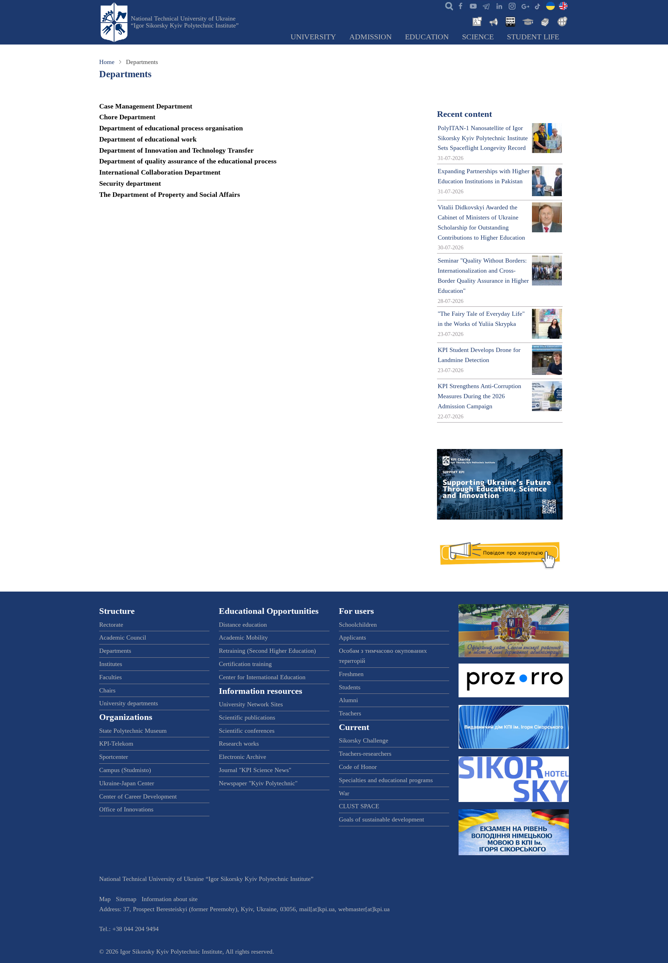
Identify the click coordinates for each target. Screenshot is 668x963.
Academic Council (122, 637)
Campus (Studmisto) (125, 770)
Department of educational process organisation (171, 128)
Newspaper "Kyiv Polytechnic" (258, 783)
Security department (130, 183)
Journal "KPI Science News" (255, 770)
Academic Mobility (243, 637)
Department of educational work (148, 139)
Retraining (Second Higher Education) (267, 650)
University (313, 37)
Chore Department (127, 117)
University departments (128, 703)
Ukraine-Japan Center (126, 783)
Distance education (243, 624)
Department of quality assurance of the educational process (188, 161)
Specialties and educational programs (386, 780)
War (344, 793)
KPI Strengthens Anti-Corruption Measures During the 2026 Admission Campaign (479, 396)
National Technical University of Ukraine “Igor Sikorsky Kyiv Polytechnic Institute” (185, 22)
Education (427, 37)
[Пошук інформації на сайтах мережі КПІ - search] (447, 5)
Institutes (110, 663)
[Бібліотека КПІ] (544, 21)
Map (105, 899)
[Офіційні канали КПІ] (486, 5)
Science (478, 37)
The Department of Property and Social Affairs (169, 194)
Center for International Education (262, 677)
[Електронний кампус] (527, 21)
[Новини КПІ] (476, 21)
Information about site (170, 899)
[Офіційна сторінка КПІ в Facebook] (460, 5)
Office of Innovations (126, 809)
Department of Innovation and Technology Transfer (176, 150)
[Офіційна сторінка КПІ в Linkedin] (498, 5)
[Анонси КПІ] (493, 21)
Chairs (107, 690)
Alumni (348, 700)
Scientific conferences (247, 730)
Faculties (110, 677)
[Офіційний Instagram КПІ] (511, 5)
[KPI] (563, 5)
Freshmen (351, 674)
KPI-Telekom (116, 743)
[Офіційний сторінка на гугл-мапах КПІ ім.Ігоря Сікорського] (524, 5)
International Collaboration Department (160, 172)
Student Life (533, 37)
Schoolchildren (358, 624)
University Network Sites (251, 704)
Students (349, 687)
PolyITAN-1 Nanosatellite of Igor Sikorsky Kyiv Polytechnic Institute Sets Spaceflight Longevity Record (483, 138)
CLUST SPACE (359, 806)
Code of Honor (358, 766)
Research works (239, 743)
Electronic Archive (242, 756)
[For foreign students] (561, 21)
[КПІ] (550, 5)
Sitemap (126, 899)
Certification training (245, 663)
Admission (370, 37)
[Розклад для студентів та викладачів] (510, 21)
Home (106, 61)
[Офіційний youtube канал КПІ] (473, 5)
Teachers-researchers (365, 753)
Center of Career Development (138, 796)
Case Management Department (145, 106)
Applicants (352, 637)
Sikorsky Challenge (363, 740)
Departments (115, 650)
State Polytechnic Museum (133, 730)
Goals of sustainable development (381, 819)
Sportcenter (113, 756)
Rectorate (111, 624)
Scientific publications (247, 717)
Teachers (350, 713)
